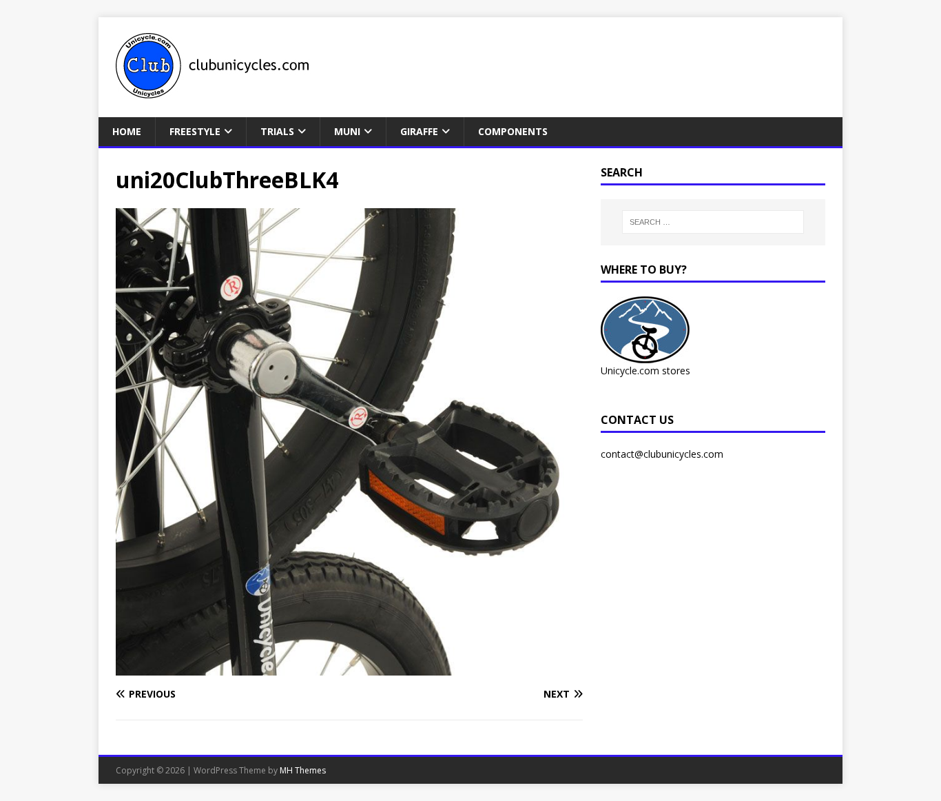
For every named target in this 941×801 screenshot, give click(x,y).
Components (513, 131)
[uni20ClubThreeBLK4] (349, 667)
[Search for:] (713, 222)
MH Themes (303, 770)
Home (126, 131)
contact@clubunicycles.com (662, 453)
